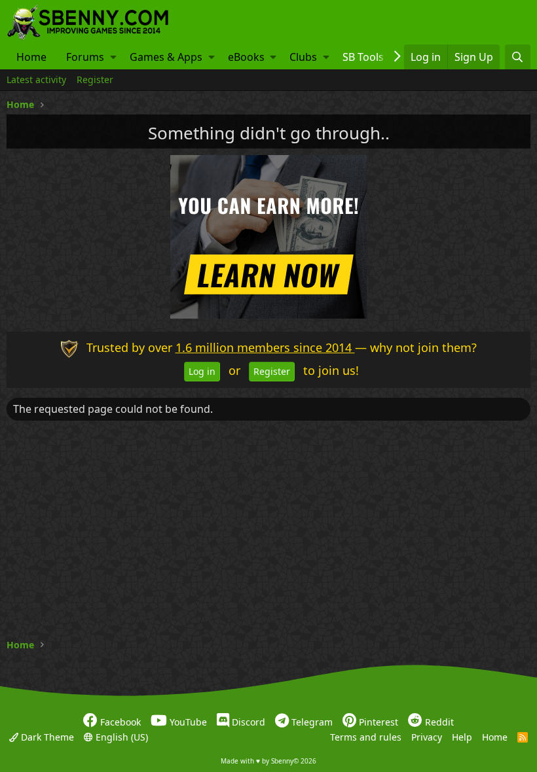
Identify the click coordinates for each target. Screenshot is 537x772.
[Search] (517, 56)
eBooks (246, 57)
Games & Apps (166, 57)
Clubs (303, 57)
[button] (113, 56)
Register (95, 79)
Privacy (426, 736)
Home (31, 57)
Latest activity (36, 79)
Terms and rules (365, 736)
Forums (85, 57)
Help (462, 736)
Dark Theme (46, 736)
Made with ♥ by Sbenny (268, 760)
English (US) (120, 736)
